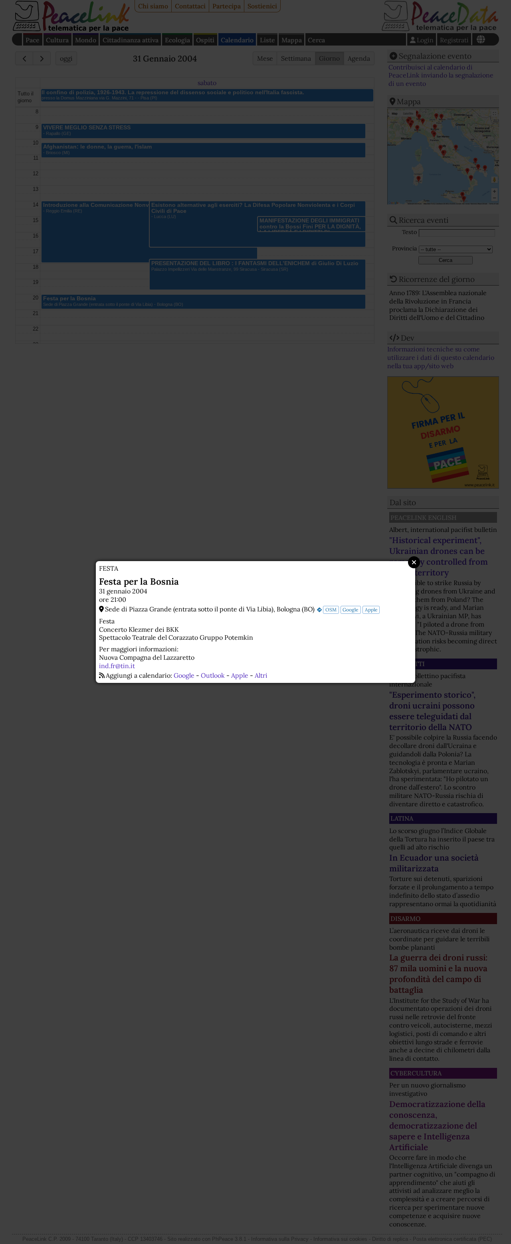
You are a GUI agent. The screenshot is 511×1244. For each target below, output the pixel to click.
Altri (261, 675)
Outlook (213, 675)
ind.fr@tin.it (117, 666)
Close (414, 562)
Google (350, 610)
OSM (331, 610)
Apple (371, 610)
